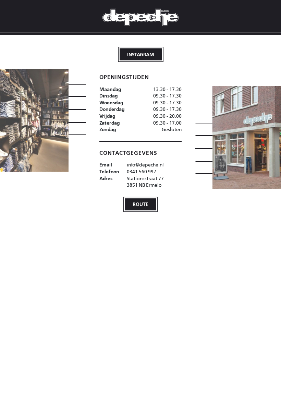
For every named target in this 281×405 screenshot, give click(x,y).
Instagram (140, 54)
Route (140, 204)
